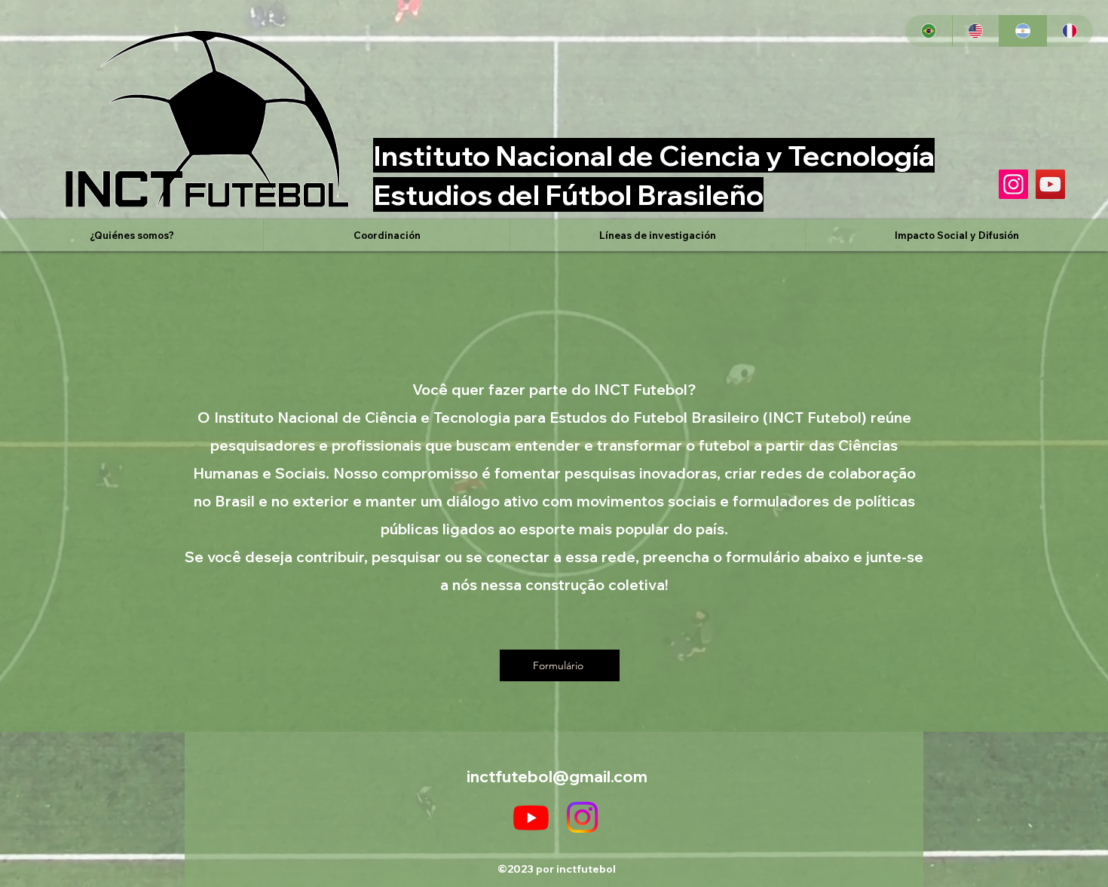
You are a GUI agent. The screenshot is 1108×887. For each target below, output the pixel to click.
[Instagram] (1013, 184)
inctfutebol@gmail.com (557, 776)
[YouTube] (1050, 184)
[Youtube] (531, 817)
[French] (1070, 31)
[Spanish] (1022, 31)
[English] (975, 31)
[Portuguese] (928, 31)
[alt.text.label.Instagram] (582, 817)
